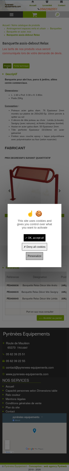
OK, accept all (35, 237)
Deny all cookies (35, 246)
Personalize (34, 256)
